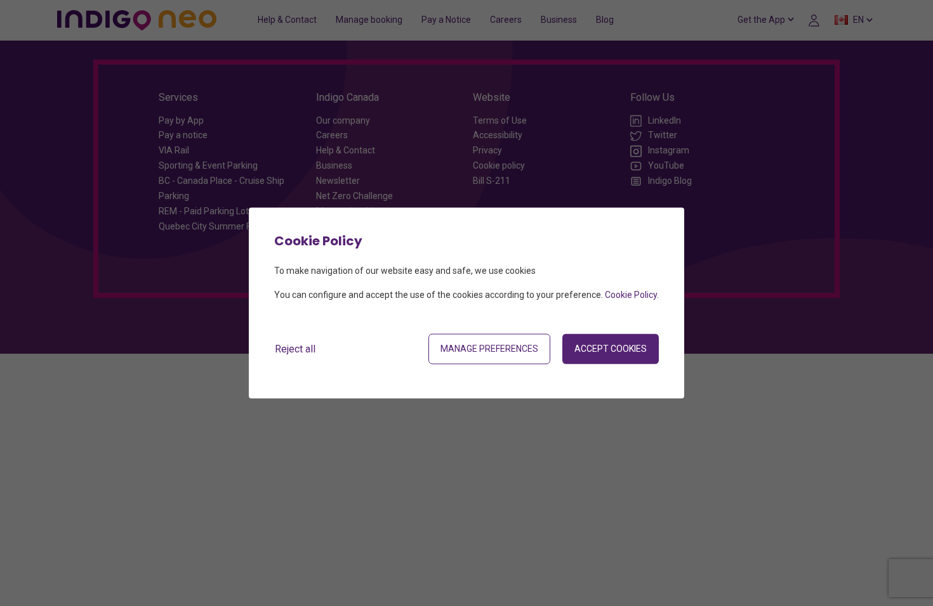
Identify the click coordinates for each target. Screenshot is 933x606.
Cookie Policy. (632, 295)
